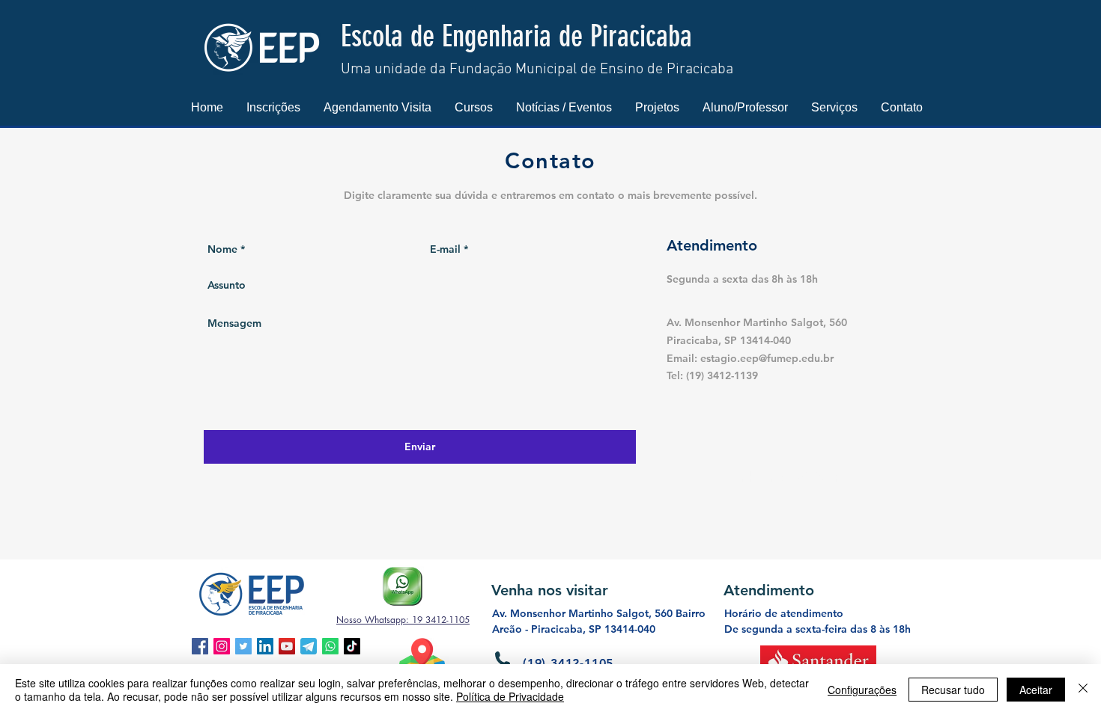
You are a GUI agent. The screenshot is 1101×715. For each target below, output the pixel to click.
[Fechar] (1083, 689)
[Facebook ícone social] (200, 646)
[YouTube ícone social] (287, 646)
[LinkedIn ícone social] (265, 646)
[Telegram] (308, 646)
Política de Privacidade (510, 696)
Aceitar (1035, 689)
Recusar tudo (953, 689)
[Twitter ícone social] (243, 646)
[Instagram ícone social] (221, 646)
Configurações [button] (862, 689)
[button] (273, 107)
